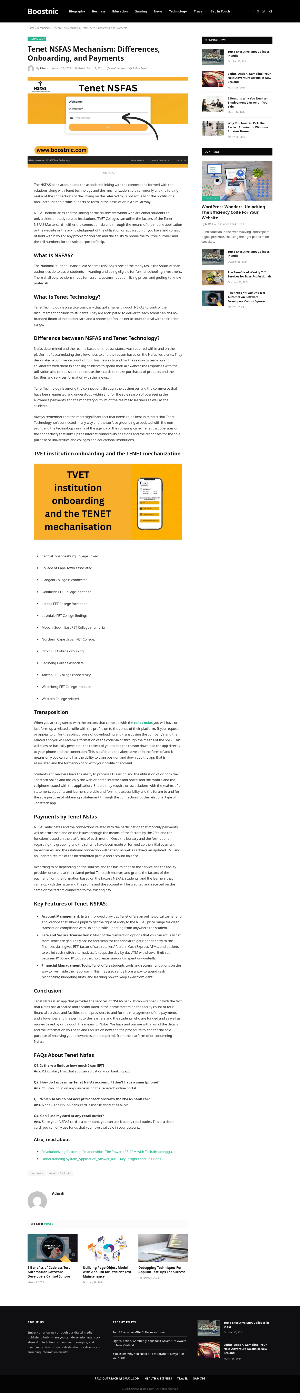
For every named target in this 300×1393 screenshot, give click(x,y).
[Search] (270, 11)
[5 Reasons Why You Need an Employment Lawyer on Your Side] (213, 104)
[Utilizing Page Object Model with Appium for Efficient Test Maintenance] (108, 1248)
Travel (198, 11)
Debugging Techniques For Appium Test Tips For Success (161, 1270)
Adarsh (44, 68)
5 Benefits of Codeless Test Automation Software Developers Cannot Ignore (49, 1272)
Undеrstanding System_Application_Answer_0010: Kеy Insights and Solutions (101, 1158)
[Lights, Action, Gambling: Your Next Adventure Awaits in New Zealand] (213, 79)
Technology (178, 11)
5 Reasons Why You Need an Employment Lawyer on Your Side (248, 102)
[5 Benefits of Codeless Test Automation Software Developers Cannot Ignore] (53, 1248)
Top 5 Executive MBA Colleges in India (249, 54)
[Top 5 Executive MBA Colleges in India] (213, 57)
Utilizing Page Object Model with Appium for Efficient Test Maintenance (107, 1272)
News (158, 11)
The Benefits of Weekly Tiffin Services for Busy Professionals (249, 274)
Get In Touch (220, 11)
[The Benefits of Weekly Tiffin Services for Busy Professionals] (213, 277)
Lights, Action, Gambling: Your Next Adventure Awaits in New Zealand (249, 78)
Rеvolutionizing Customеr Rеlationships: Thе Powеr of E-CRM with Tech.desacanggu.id (109, 1151)
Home (31, 28)
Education (120, 11)
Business (98, 11)
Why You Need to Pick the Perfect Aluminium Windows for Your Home (248, 127)
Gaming (141, 11)
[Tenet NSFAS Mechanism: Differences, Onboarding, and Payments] (108, 166)
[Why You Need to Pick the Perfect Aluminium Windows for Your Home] (213, 128)
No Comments (118, 68)
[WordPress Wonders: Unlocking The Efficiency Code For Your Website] (237, 181)
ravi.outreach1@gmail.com (117, 1378)
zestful (209, 224)
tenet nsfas (143, 722)
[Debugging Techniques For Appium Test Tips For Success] (163, 1248)
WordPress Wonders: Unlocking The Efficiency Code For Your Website (233, 212)
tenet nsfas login (60, 1173)
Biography (77, 11)
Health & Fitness (158, 1378)
